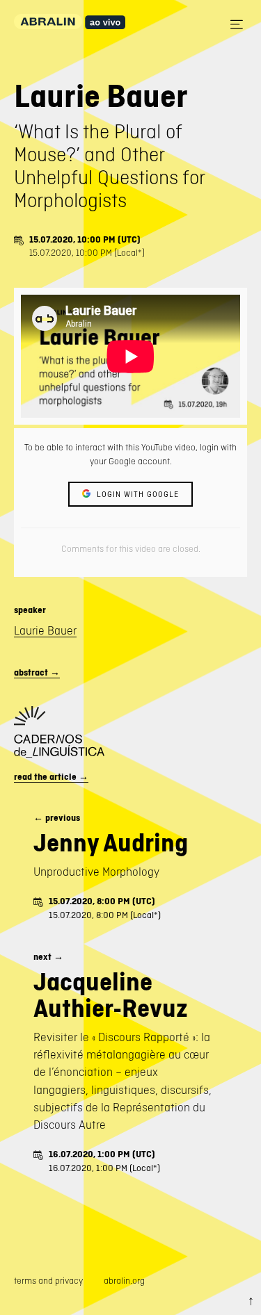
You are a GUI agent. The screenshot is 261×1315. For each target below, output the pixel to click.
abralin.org (124, 1280)
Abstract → (37, 672)
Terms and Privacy (48, 1280)
